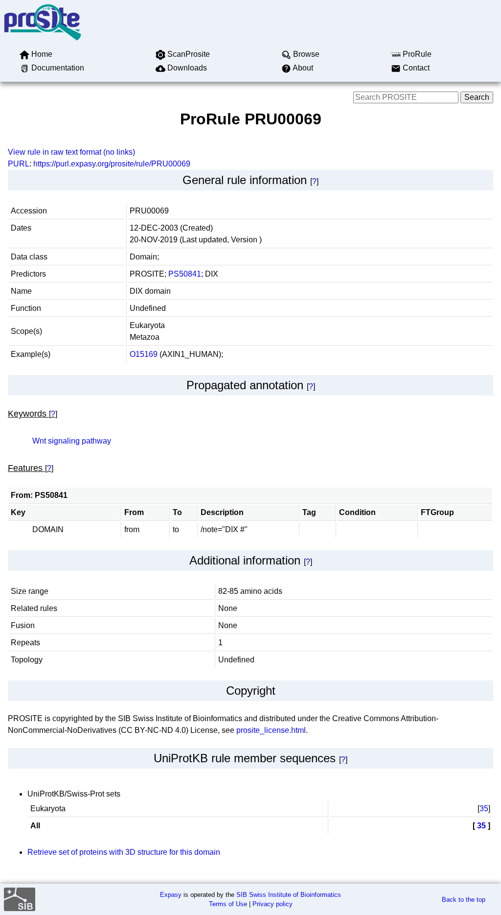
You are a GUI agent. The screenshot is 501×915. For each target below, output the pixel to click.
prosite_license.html (271, 730)
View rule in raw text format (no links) (71, 152)
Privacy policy (272, 904)
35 (483, 808)
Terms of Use (228, 904)
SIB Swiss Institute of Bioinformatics (288, 894)
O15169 (144, 354)
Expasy (171, 894)
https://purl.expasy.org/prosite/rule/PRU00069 (111, 164)
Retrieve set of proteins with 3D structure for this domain (123, 852)
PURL (18, 164)
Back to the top (463, 899)
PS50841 (184, 274)
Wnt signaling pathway (71, 441)
